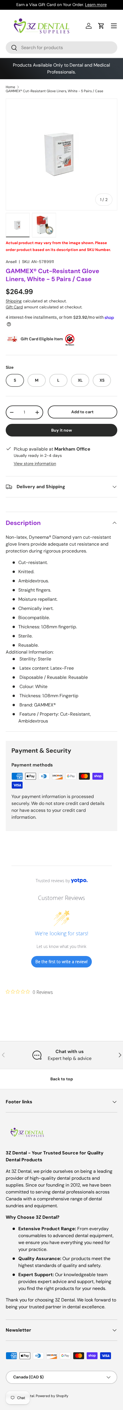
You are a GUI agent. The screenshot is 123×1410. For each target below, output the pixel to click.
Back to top (61, 1078)
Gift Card (14, 307)
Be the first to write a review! (61, 961)
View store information (35, 463)
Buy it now (61, 430)
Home (10, 87)
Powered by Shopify (52, 1396)
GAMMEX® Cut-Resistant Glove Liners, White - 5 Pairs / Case (54, 91)
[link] (29, 992)
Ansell (11, 261)
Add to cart (82, 411)
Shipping (14, 301)
